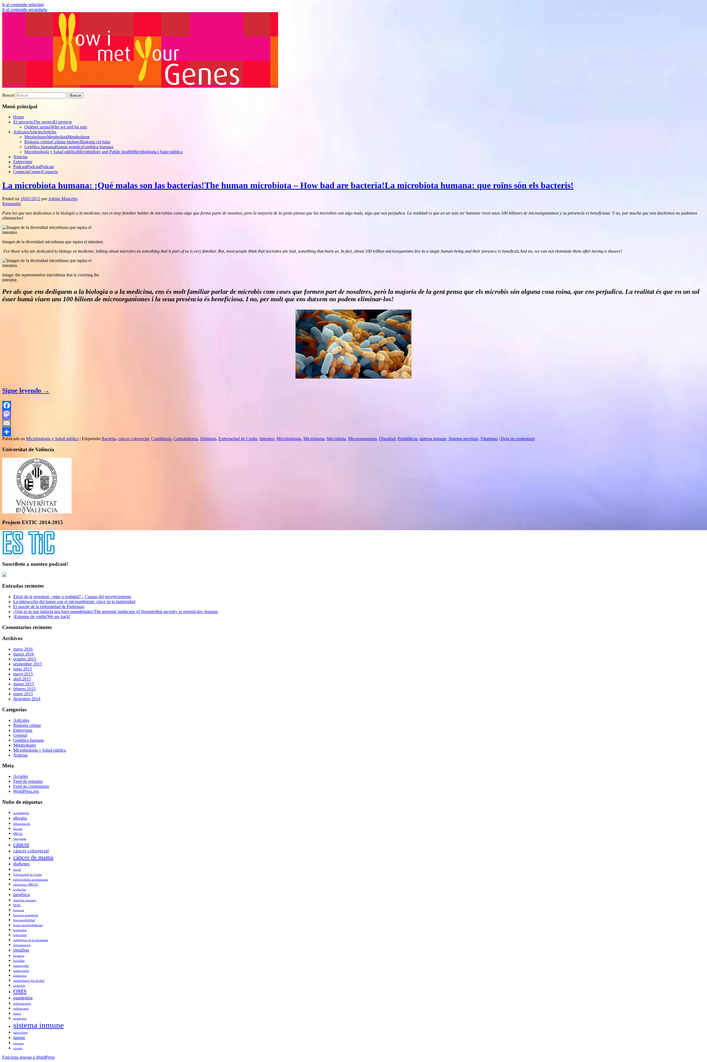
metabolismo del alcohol (28, 980)
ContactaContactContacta (35, 171)
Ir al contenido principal (23, 4)
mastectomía (21, 970)
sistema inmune (433, 438)
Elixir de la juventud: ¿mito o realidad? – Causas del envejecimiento (72, 596)
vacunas (18, 1043)
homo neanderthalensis (28, 925)
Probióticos (407, 438)
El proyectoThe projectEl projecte (42, 122)
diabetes (21, 863)
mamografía (21, 965)
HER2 (17, 905)
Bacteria (109, 438)
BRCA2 (18, 833)
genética (21, 894)
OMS (20, 991)
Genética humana (28, 740)
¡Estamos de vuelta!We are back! (41, 616)
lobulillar (19, 960)
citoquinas (19, 838)
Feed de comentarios (31, 786)
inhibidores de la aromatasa (30, 940)
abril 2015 (22, 679)
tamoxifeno (20, 1032)
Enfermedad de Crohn (237, 438)
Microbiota (336, 438)
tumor (19, 1037)
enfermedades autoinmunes (30, 879)
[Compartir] (353, 431)
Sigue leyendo (25, 390)
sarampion (20, 1018)
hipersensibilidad (24, 920)
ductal (17, 869)
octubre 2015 (24, 659)
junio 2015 (22, 669)
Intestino (266, 438)
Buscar (8, 95)
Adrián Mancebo (63, 198)
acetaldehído (21, 813)
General (20, 735)
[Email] (353, 423)
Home (18, 117)
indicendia (20, 935)
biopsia (17, 828)
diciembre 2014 (26, 698)
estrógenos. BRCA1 (25, 884)
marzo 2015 (23, 683)
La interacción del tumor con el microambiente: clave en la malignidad (74, 601)
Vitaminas (489, 438)
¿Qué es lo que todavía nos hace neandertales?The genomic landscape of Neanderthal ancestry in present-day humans (115, 611)
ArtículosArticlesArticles (34, 132)
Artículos (21, 720)
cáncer (21, 844)
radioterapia (20, 1008)
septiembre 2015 (27, 664)
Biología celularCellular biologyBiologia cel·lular (67, 141)
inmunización (22, 945)
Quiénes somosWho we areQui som (55, 127)
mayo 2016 (23, 649)
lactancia (18, 955)
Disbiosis (208, 438)
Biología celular (27, 725)
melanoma (20, 975)
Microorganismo (362, 438)
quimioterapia (22, 1003)
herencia (18, 910)
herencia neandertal (25, 915)
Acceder (20, 776)
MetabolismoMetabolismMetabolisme (57, 136)
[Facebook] (353, 405)
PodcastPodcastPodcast (33, 166)
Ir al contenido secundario (24, 9)
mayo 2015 (23, 674)
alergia (20, 818)
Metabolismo (24, 745)
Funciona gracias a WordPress (28, 1057)
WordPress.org (26, 791)
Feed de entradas (28, 781)
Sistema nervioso (463, 438)
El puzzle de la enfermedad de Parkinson (48, 606)
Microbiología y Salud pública (52, 438)
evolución (19, 889)
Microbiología (288, 438)
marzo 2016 (23, 654)
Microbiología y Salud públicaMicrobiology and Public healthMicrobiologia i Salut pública (103, 151)
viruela (17, 1048)
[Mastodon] (353, 414)
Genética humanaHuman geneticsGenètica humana (68, 146)
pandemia (23, 997)
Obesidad (387, 438)
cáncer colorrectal (133, 438)
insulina (21, 950)
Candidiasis (161, 438)
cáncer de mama (33, 857)
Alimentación (21, 823)
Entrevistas (22, 161)
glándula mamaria (24, 900)
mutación (19, 985)
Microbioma (314, 438)
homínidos (20, 930)
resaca (17, 1013)
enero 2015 (23, 693)
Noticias (20, 156)
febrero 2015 (24, 688)
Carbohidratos (185, 438)
